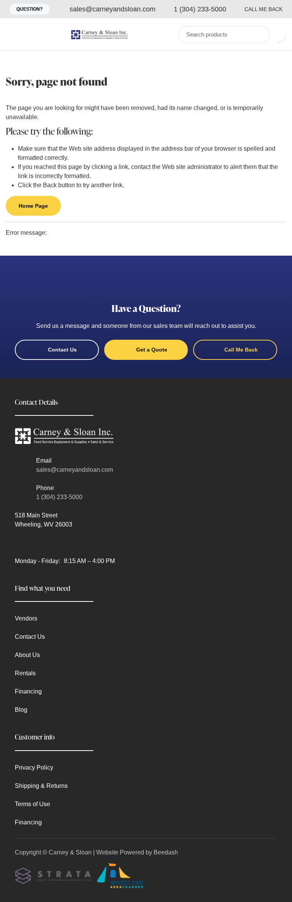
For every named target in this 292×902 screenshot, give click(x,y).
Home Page (33, 206)
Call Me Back (263, 9)
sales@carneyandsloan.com (74, 469)
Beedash (166, 852)
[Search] (259, 34)
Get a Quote (151, 350)
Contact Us (62, 350)
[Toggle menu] (13, 34)
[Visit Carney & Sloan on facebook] (18, 542)
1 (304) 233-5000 (59, 497)
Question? (29, 9)
